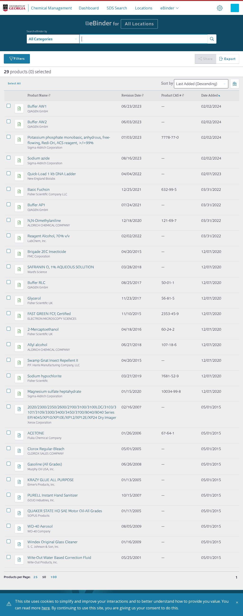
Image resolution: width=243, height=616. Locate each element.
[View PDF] (19, 108)
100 (54, 577)
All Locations (139, 24)
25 (35, 577)
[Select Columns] (234, 83)
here (46, 608)
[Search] (211, 39)
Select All (14, 83)
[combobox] (144, 39)
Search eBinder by (37, 31)
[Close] (238, 604)
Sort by (167, 84)
